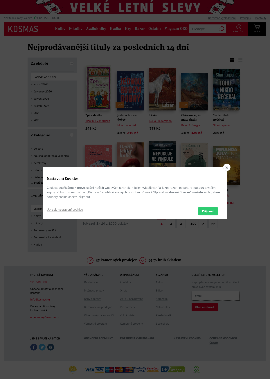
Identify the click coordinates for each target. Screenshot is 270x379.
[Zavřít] (227, 167)
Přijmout (208, 211)
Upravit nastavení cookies (65, 209)
